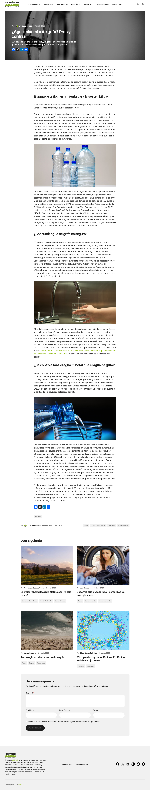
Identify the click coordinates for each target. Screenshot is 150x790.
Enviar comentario (35, 728)
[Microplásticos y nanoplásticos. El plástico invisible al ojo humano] (103, 630)
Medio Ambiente (46, 601)
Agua (86, 525)
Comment (30, 693)
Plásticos (112, 525)
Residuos (90, 666)
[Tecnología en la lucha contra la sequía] (47, 630)
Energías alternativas (29, 601)
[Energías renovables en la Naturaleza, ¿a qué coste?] (47, 565)
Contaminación (90, 601)
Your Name (30, 710)
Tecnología (41, 663)
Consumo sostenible (98, 525)
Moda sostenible (105, 601)
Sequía (31, 663)
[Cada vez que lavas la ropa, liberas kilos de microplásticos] (103, 565)
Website (96, 710)
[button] (138, 4)
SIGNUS (38, 516)
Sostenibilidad (123, 525)
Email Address (65, 710)
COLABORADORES (82, 764)
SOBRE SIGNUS (67, 764)
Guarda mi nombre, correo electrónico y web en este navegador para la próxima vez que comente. (64, 722)
